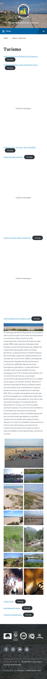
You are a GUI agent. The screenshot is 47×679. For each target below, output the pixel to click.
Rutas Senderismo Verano (12, 608)
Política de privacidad (12, 664)
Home (6, 38)
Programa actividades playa (13, 615)
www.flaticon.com (33, 670)
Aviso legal (37, 661)
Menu (8, 31)
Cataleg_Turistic (9, 601)
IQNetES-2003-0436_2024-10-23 (13, 157)
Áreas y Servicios (19, 38)
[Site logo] (23, 18)
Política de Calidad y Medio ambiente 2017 (17, 238)
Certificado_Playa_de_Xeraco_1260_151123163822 (20, 147)
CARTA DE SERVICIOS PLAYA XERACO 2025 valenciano (21, 56)
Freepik (20, 670)
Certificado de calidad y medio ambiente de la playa (20, 65)
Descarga (10, 59)
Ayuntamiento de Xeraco (23, 22)
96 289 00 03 (26, 661)
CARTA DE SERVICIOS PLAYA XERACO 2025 (17, 319)
